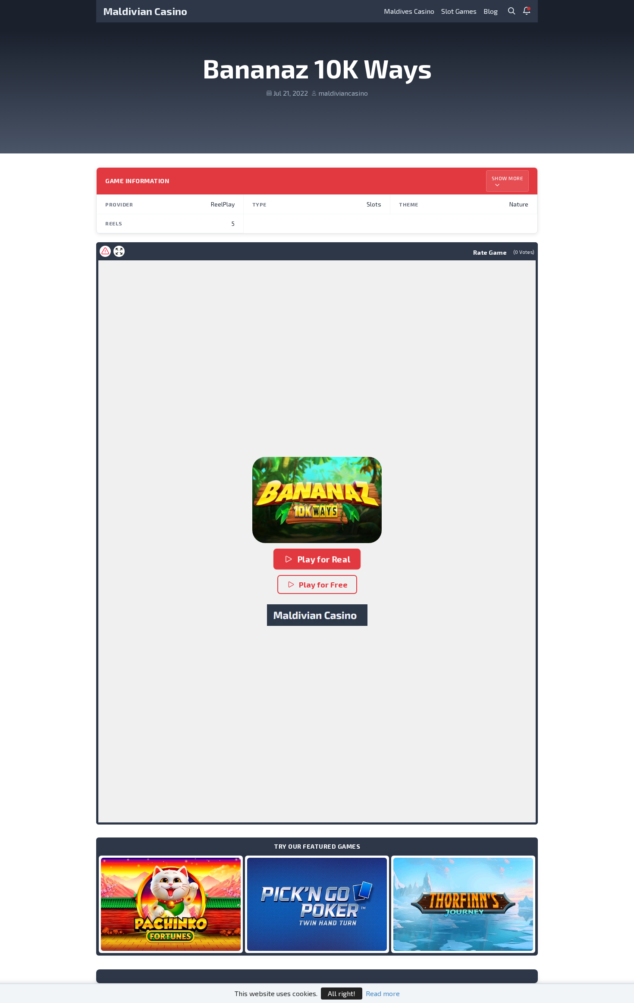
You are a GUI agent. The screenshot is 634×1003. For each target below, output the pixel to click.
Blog (490, 11)
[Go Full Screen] (119, 251)
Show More (508, 178)
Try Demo (171, 904)
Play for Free (323, 584)
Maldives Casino (409, 11)
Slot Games (459, 11)
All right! (341, 993)
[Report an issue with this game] (105, 251)
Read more (383, 993)
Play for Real (323, 559)
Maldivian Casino (145, 11)
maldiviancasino (343, 93)
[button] (317, 500)
